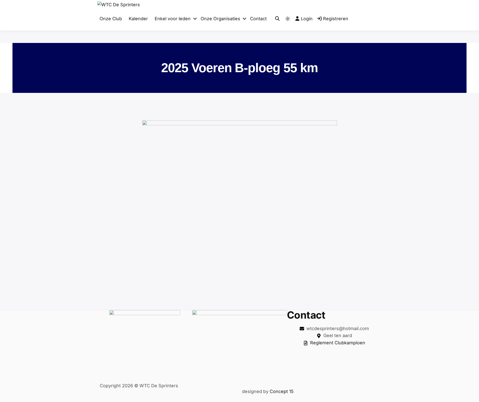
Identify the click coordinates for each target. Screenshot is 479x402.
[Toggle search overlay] (277, 18)
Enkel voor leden (173, 18)
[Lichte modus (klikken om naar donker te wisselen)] (288, 19)
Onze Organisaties (220, 18)
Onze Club (111, 18)
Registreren (335, 18)
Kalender (138, 18)
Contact (258, 18)
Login (307, 18)
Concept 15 (281, 391)
